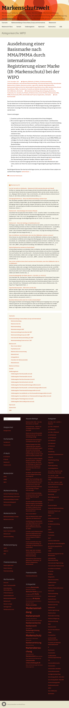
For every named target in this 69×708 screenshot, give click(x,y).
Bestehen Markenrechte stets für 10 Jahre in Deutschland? (25, 300)
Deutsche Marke (52, 505)
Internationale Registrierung (45, 83)
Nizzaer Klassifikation (54, 629)
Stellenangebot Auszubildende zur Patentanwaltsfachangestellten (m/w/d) (31, 396)
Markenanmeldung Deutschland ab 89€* (21, 332)
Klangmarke (51, 577)
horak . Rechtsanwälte (9, 531)
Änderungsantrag (53, 465)
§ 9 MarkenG (51, 446)
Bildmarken (28, 589)
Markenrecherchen (9, 519)
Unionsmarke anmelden (54, 668)
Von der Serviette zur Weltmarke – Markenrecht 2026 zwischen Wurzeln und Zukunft (31, 188)
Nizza (27, 658)
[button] (4, 704)
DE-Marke (34, 589)
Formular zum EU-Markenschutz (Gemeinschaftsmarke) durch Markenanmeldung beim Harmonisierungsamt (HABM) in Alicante (34, 535)
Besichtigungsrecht (53, 497)
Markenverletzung (53, 621)
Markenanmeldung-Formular (11, 499)
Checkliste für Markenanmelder (19, 360)
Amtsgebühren (15, 357)
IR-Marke (18, 85)
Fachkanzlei (10, 93)
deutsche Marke (31, 592)
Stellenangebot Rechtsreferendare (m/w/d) (22, 379)
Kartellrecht (7, 442)
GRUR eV (6, 551)
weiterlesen (26, 171)
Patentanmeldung (8, 571)
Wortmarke (20, 91)
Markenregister (29, 628)
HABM (49, 551)
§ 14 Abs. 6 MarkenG (53, 426)
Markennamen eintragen (37, 620)
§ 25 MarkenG (51, 440)
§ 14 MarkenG (51, 429)
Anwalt (28, 91)
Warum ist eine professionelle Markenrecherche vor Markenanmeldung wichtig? (34, 435)
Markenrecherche (20, 87)
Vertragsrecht (7, 606)
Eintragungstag (29, 594)
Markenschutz (41, 87)
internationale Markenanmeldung (28, 83)
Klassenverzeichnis (26, 85)
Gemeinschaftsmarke (13, 83)
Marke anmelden (31, 605)
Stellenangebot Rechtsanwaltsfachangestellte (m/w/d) (26, 385)
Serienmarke (51, 653)
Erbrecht (6, 582)
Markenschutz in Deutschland (32, 638)
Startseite (5, 22)
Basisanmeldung (34, 91)
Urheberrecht (7, 465)
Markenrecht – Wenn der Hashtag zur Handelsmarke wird (24, 223)
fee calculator (18, 93)
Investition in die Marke (54, 568)
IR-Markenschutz (33, 93)
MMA (46, 87)
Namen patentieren (30, 654)
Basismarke (52, 91)
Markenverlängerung (53, 618)
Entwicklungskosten (53, 518)
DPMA (49, 515)
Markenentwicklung (16, 321)
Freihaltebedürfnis (37, 596)
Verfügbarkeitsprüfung (54, 674)
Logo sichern (28, 603)
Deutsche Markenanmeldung (55, 508)
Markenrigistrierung (30, 632)
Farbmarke (51, 532)
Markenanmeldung (16, 326)
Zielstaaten (48, 94)
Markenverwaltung (30, 645)
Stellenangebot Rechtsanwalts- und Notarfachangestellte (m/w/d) (28, 387)
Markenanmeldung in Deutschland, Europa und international (28, 22)
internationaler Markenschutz (56, 566)
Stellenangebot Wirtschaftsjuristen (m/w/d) (22, 401)
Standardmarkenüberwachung (35, 658)
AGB (61, 27)
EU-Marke (36, 81)
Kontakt (19, 27)
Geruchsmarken (29, 598)
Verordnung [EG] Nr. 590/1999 (56, 679)
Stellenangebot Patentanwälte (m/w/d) (21, 376)
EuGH (49, 527)
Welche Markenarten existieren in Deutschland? (21, 247)
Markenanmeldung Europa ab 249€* (20, 335)
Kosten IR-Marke (43, 93)
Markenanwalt (11, 87)
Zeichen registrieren (30, 667)
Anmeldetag (28, 587)
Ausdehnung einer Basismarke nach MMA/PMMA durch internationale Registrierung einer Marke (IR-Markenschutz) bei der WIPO (33, 60)
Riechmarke (51, 650)
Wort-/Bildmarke (11, 91)
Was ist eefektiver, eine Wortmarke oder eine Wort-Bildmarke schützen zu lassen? (31, 235)
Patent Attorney (8, 568)
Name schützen (39, 656)
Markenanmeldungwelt (10, 502)
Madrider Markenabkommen (46, 85)
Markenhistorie (15, 362)
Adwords (50, 457)
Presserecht (7, 445)
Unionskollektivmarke (54, 663)
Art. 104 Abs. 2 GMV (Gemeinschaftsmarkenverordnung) (56, 477)
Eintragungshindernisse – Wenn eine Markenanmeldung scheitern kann (28, 198)
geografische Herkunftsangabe (56, 543)
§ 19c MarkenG (52, 438)
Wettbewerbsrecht (53, 685)
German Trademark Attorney (11, 494)
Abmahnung (51, 451)
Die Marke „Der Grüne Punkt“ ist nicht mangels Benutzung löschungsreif (33, 474)
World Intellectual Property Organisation (33, 94)
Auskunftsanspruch (53, 487)
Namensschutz (53, 87)
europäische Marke (29, 596)
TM (49, 660)
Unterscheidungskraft (33, 663)
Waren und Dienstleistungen (31, 665)
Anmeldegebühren (53, 468)
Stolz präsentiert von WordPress (16, 704)
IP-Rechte (50, 571)
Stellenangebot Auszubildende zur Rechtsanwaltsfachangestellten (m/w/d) (31, 393)
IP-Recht (6, 459)
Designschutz (7, 430)
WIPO (51, 89)
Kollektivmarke (52, 582)
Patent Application (8, 565)
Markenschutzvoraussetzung (19, 351)
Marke (32, 603)
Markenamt (51, 591)
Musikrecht (7, 462)
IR (22, 93)
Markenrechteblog (9, 536)
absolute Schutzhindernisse (55, 454)
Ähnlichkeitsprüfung (53, 460)
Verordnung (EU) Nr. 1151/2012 (56, 677)
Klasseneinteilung (29, 601)
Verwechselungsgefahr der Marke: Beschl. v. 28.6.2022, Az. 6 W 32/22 (27, 275)
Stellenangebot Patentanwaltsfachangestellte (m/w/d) (25, 390)
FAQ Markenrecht (15, 349)
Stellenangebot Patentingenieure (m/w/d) (22, 399)
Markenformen (52, 599)
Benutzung (51, 494)
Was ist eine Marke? (16, 346)
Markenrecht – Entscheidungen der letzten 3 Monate (23, 211)
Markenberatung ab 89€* (17, 329)
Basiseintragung (44, 91)
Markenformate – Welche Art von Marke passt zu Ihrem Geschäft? (33, 428)
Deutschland (39, 591)
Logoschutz (35, 85)
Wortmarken (40, 665)
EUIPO (49, 529)
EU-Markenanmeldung (45, 81)
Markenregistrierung (31, 87)
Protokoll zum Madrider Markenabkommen (38, 89)
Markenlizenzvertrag (53, 602)
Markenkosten (29, 620)
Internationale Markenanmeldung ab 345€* (22, 337)
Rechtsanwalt (15, 94)
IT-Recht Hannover (8, 593)
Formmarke (51, 535)
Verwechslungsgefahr (54, 682)
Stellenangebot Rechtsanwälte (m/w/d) (21, 374)
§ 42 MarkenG (51, 443)
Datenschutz (52, 27)
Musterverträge (8, 604)
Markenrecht (52, 22)
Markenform (28, 618)
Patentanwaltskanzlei (31, 576)
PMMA (16, 89)
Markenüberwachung (53, 616)
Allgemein (25, 81)
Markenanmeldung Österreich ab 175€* (21, 340)
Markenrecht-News (7, 27)
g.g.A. (49, 538)
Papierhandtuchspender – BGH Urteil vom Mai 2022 (22, 287)
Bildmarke (31, 81)
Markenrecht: (15, 185)
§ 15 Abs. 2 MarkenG (53, 432)
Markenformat (15, 354)
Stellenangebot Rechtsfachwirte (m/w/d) (22, 382)
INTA (5, 554)
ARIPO (5, 548)
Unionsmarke (51, 666)
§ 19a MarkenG (52, 435)
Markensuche (28, 640)
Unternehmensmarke (53, 671)
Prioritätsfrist (22, 89)
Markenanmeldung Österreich (12, 496)
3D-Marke (50, 449)
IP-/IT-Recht (7, 456)
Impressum (41, 27)
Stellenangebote (29, 27)
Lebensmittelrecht (9, 595)
